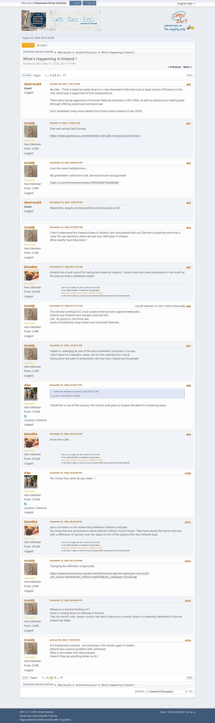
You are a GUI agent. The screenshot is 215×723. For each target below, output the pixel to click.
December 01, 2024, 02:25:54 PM (66, 472)
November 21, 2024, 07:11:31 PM (66, 305)
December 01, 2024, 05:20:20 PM (66, 521)
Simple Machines (46, 712)
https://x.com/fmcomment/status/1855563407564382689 (84, 182)
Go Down (27, 75)
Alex (27, 385)
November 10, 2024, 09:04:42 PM (66, 162)
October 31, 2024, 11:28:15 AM (65, 123)
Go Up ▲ (190, 712)
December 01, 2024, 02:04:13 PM (66, 433)
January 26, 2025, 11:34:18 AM (65, 639)
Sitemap (53, 716)
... (48, 75)
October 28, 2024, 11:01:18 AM (65, 84)
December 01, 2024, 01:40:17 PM (66, 385)
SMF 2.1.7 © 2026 (28, 712)
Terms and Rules (176, 712)
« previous (174, 67)
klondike (30, 267)
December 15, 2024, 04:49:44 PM (66, 600)
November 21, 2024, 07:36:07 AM (66, 227)
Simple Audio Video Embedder (34, 716)
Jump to (139, 691)
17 (64, 75)
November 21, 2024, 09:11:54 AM (66, 266)
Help (162, 712)
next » (187, 67)
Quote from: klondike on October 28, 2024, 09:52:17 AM (76, 391)
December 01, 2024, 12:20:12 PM (66, 345)
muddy (29, 123)
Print (189, 75)
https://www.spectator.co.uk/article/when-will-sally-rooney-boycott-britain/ (95, 136)
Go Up (25, 678)
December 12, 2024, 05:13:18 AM (66, 560)
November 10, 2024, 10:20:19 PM (66, 202)
